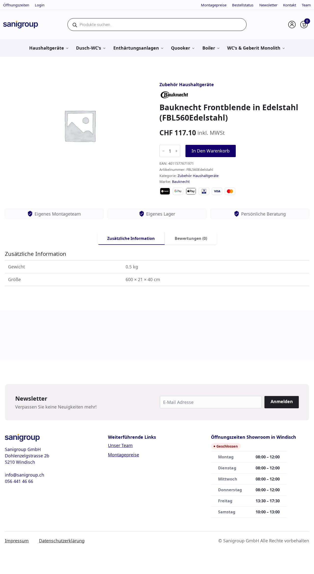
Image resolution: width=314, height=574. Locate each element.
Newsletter (268, 4)
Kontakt (289, 4)
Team (306, 4)
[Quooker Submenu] (193, 48)
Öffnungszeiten (16, 4)
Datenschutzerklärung (62, 541)
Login (39, 4)
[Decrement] (163, 151)
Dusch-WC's (88, 48)
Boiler (208, 48)
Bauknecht (181, 181)
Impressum (17, 541)
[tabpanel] (157, 268)
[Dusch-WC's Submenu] (104, 48)
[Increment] (176, 151)
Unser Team (120, 445)
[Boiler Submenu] (218, 48)
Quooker (180, 48)
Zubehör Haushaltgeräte (186, 84)
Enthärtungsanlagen (136, 48)
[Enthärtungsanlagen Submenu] (162, 48)
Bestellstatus (242, 4)
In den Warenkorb (211, 151)
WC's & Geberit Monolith (253, 48)
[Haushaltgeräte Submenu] (67, 48)
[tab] (131, 238)
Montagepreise (213, 4)
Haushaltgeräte (46, 48)
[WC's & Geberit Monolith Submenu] (283, 48)
